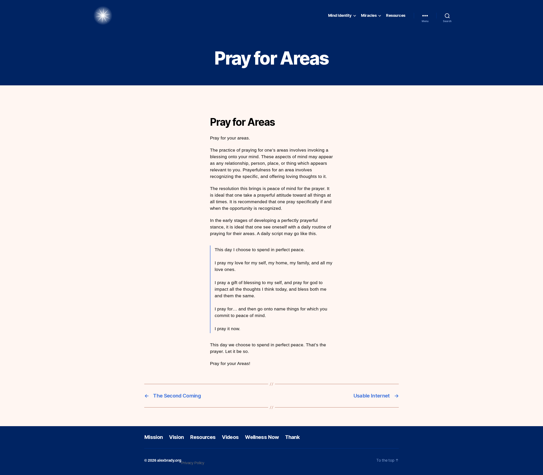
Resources (395, 15)
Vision (176, 437)
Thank (292, 437)
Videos (230, 437)
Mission (153, 437)
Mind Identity (340, 15)
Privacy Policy (192, 463)
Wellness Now (262, 437)
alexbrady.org (169, 460)
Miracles (368, 15)
